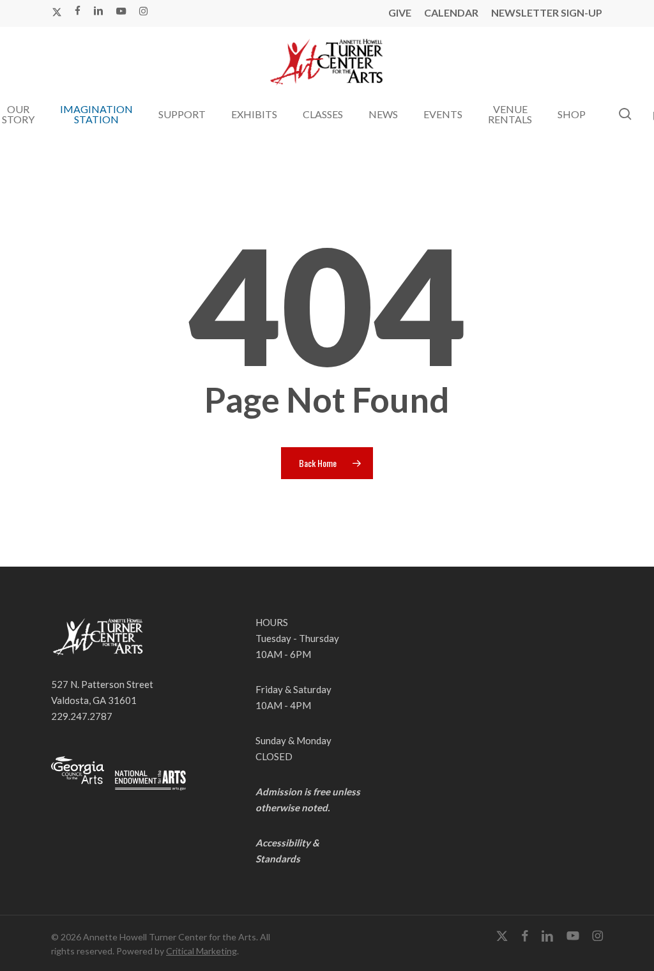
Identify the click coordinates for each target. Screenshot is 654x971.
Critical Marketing (201, 950)
